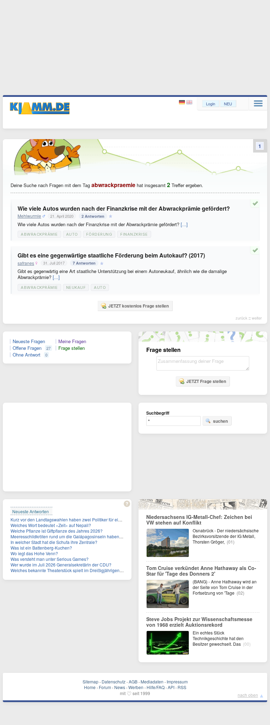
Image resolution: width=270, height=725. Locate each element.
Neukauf (76, 287)
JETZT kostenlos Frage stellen (138, 306)
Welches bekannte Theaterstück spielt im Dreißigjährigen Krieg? (72, 570)
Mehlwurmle (29, 216)
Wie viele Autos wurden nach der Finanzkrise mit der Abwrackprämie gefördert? (124, 208)
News (119, 687)
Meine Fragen (72, 341)
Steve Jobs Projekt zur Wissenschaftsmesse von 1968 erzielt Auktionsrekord (199, 621)
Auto (72, 234)
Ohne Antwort (26, 355)
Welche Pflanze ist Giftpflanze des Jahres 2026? (57, 531)
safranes (26, 263)
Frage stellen (71, 348)
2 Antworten (93, 216)
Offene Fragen (27, 348)
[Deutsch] (182, 102)
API (171, 687)
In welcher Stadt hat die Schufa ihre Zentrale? (54, 542)
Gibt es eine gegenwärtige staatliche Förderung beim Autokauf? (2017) (111, 255)
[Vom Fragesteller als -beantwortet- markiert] (256, 203)
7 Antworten (84, 263)
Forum (105, 687)
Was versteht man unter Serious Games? (50, 559)
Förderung (99, 234)
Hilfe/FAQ (156, 687)
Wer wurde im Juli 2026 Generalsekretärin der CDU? (61, 565)
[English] (189, 102)
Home (90, 687)
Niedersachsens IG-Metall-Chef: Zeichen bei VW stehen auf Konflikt (199, 519)
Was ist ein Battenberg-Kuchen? (41, 548)
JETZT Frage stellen (206, 381)
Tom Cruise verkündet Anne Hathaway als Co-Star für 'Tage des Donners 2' (201, 570)
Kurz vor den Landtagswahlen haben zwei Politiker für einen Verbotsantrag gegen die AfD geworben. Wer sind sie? (120, 519)
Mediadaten (152, 681)
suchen (220, 421)
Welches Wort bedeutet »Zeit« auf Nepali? (51, 525)
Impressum (177, 681)
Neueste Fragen (29, 341)
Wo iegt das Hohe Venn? (34, 553)
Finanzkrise (134, 234)
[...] (184, 224)
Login (210, 103)
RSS (182, 687)
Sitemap (90, 681)
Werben (135, 687)
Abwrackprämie (39, 234)
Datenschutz (114, 681)
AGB (133, 681)
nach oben (248, 695)
